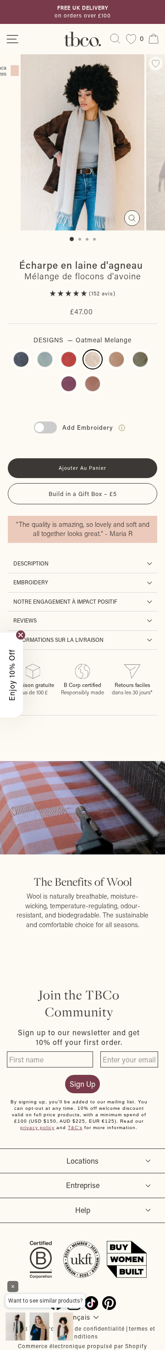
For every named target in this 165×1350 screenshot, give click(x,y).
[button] (69, 293)
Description (31, 563)
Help (82, 1210)
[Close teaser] (20, 635)
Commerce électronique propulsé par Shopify (82, 1346)
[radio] (21, 359)
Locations (82, 1160)
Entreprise (82, 1185)
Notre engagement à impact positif (65, 601)
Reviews (25, 620)
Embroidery (30, 582)
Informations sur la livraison (58, 639)
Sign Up (82, 1084)
